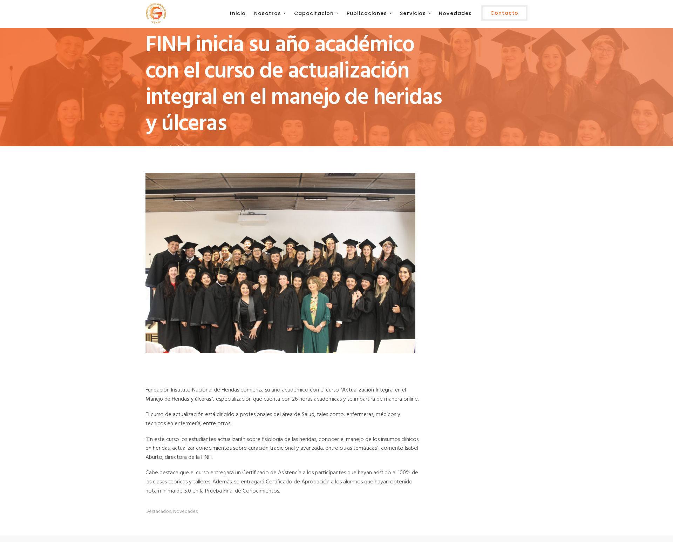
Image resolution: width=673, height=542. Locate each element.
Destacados (158, 512)
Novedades (185, 512)
